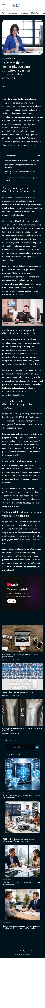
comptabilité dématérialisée (15, 283)
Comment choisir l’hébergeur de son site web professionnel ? (20, 655)
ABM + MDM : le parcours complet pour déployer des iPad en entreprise (18, 840)
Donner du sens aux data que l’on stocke (18, 692)
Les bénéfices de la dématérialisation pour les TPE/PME (20, 172)
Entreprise (7, 879)
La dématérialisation (12, 433)
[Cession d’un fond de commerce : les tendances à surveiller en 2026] (22, 861)
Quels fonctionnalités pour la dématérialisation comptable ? (20, 166)
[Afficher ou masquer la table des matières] (28, 155)
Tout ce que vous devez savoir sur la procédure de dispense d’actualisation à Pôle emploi (21, 927)
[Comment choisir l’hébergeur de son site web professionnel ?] (22, 638)
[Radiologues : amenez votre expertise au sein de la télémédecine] (22, 712)
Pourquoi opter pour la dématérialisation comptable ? (22, 160)
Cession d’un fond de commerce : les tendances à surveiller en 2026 (21, 883)
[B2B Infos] (16, 5)
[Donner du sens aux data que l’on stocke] (22, 676)
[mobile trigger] (4, 5)
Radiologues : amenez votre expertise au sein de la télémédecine (22, 729)
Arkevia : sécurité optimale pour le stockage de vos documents (21, 796)
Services (5, 660)
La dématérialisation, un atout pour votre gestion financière (21, 179)
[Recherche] (41, 5)
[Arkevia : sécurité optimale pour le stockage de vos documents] (22, 774)
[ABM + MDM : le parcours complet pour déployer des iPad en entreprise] (22, 817)
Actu (4, 86)
